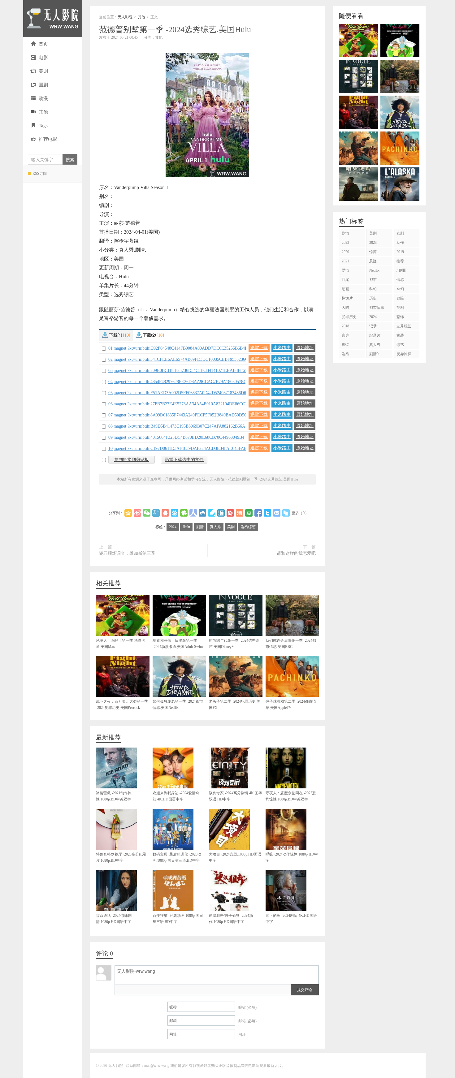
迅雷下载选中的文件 (184, 459)
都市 (373, 280)
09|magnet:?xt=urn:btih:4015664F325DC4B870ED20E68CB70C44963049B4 (176, 437)
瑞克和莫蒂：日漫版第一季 (178, 643)
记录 (373, 326)
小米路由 (282, 347)
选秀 (345, 354)
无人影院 (52, 18)
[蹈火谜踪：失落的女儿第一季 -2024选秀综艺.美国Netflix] (358, 184)
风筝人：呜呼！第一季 (120, 643)
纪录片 (374, 335)
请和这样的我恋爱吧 (296, 553)
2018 (345, 326)
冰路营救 (114, 796)
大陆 (345, 307)
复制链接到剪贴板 (131, 459)
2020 (345, 252)
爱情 (345, 270)
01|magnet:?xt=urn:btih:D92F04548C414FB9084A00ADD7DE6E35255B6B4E (178, 348)
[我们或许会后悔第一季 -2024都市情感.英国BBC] (399, 76)
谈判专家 (235, 796)
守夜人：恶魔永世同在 (291, 796)
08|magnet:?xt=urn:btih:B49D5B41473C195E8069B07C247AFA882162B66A (176, 426)
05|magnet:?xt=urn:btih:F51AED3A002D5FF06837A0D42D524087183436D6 (177, 392)
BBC (345, 345)
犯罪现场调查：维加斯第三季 (127, 553)
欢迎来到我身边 (176, 796)
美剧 (43, 71)
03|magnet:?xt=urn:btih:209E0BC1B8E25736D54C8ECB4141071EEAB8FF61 (177, 370)
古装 (400, 335)
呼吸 (292, 857)
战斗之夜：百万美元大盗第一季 (122, 704)
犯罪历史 (349, 317)
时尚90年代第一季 (234, 643)
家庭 (345, 335)
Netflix (374, 270)
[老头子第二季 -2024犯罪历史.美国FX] (358, 148)
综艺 (400, 345)
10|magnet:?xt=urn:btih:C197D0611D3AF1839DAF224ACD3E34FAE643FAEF (178, 448)
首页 (43, 43)
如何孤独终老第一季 (178, 704)
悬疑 (373, 261)
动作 (400, 242)
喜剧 (400, 233)
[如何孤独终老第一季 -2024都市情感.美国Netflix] (399, 112)
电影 (43, 57)
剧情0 (374, 354)
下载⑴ (119, 335)
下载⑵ (153, 335)
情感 (400, 280)
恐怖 (400, 317)
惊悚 (373, 252)
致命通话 (114, 918)
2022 (345, 242)
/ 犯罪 (401, 270)
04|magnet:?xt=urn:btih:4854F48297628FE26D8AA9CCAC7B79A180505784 (176, 381)
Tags (43, 125)
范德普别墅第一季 (175, 29)
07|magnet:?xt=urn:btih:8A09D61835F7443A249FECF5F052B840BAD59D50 (177, 415)
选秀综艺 (248, 527)
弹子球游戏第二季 (291, 704)
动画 (345, 289)
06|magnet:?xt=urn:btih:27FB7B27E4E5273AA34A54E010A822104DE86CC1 (177, 404)
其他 (43, 112)
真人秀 (215, 527)
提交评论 (304, 989)
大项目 (235, 857)
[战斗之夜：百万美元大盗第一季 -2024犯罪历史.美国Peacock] (358, 112)
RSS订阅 (39, 173)
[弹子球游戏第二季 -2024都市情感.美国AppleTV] (399, 148)
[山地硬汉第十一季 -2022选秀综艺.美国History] (399, 184)
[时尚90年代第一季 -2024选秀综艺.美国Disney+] (358, 76)
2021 (345, 261)
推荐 (400, 261)
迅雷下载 (259, 347)
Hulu (186, 527)
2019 (400, 252)
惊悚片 (347, 298)
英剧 (400, 307)
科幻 (373, 289)
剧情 (200, 527)
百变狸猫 (178, 918)
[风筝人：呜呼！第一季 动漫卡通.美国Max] (358, 40)
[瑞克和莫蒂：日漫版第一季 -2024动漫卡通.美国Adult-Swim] (399, 40)
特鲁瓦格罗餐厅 (121, 857)
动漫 (43, 98)
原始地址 (305, 347)
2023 (373, 242)
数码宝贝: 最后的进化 (177, 857)
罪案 (345, 280)
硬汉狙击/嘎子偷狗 (231, 918)
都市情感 (376, 307)
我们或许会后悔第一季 (291, 643)
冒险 (400, 298)
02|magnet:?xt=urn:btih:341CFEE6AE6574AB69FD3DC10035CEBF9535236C (178, 359)
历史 (373, 298)
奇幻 (400, 289)
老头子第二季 (234, 704)
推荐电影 (48, 139)
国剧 (43, 84)
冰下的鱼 (291, 918)
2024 (172, 527)
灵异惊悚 (403, 354)
